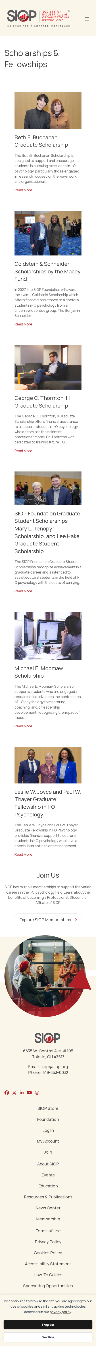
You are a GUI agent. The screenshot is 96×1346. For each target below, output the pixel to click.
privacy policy (60, 1311)
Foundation (48, 1119)
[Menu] (86, 18)
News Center (48, 1208)
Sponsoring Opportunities (48, 1286)
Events (48, 1175)
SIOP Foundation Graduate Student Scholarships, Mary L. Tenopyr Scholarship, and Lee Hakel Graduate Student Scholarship (48, 532)
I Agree (48, 1324)
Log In (48, 1130)
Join (48, 1152)
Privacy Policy (48, 1242)
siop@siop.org (54, 1066)
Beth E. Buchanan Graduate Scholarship (41, 140)
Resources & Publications (48, 1197)
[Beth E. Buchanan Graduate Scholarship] (48, 110)
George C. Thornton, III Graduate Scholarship (42, 401)
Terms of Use (48, 1231)
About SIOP (48, 1164)
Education (48, 1186)
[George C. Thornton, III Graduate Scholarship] (48, 366)
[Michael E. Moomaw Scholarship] (48, 635)
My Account (48, 1141)
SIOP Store (48, 1108)
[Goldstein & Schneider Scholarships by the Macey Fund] (48, 232)
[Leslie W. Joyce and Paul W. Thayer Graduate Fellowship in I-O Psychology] (48, 764)
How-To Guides (48, 1275)
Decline (48, 1337)
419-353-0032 (55, 1072)
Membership (48, 1219)
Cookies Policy (48, 1253)
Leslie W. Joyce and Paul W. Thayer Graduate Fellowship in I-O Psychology (48, 803)
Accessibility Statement (48, 1264)
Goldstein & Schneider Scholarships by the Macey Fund (48, 271)
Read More (23, 190)
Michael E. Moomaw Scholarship (39, 671)
